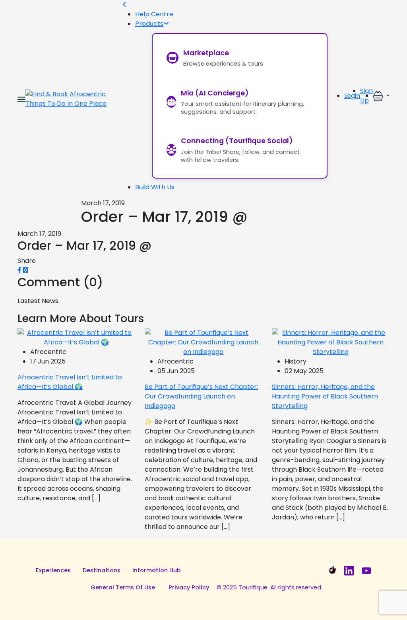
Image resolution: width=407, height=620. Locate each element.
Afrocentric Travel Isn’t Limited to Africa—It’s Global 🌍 (69, 382)
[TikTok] (331, 570)
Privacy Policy (189, 587)
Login (352, 95)
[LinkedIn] (349, 570)
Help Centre (154, 14)
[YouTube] (366, 570)
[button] (381, 96)
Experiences (53, 570)
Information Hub (156, 570)
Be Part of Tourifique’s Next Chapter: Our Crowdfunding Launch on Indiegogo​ (201, 396)
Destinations (101, 570)
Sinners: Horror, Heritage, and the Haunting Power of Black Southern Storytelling (325, 396)
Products (149, 23)
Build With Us (154, 187)
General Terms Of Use (123, 587)
